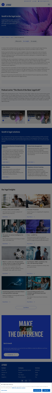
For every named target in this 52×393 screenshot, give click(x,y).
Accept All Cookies (37, 390)
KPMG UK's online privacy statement (18, 387)
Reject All (46, 390)
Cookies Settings (4, 390)
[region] (26, 387)
